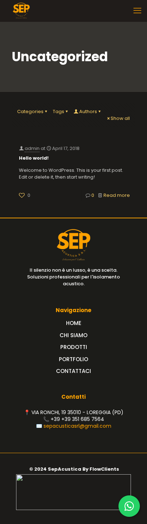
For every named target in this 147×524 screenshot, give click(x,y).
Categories (30, 111)
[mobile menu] (137, 11)
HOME (73, 323)
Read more (116, 195)
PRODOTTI (73, 347)
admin (32, 148)
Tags (58, 111)
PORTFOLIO (73, 359)
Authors (88, 111)
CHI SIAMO (73, 335)
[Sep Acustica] (21, 11)
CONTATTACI (73, 371)
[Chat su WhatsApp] (129, 506)
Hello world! (34, 158)
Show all (120, 118)
